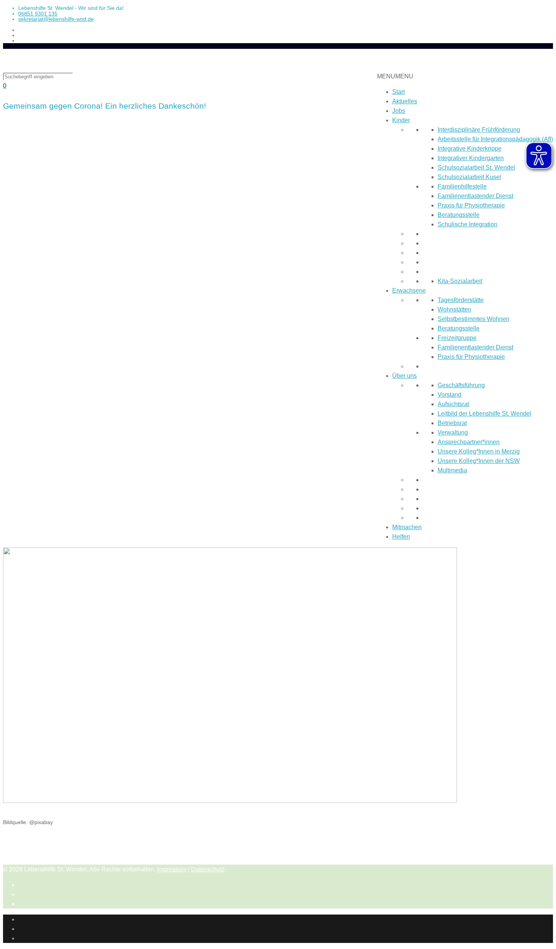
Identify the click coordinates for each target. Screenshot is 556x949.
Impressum (171, 869)
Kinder (401, 120)
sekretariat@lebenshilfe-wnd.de (56, 19)
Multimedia (452, 470)
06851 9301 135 (37, 14)
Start (398, 92)
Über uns (404, 375)
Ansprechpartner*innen (469, 442)
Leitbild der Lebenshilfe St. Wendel (484, 413)
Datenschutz (208, 869)
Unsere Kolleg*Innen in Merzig (479, 451)
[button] (395, 76)
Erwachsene (409, 290)
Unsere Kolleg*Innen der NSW (479, 461)
